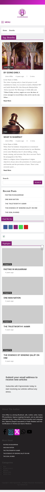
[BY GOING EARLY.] (22, 56)
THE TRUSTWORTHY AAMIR (15, 204)
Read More (7, 101)
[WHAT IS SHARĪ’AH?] (22, 120)
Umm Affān (9, 76)
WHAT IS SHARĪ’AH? (13, 137)
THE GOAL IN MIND (12, 212)
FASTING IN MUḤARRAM (14, 195)
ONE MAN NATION (12, 199)
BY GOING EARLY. (12, 72)
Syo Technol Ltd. (22, 485)
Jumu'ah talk (8, 67)
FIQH (5, 132)
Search (5, 178)
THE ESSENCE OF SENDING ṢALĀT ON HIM (21, 208)
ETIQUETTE (7, 264)
